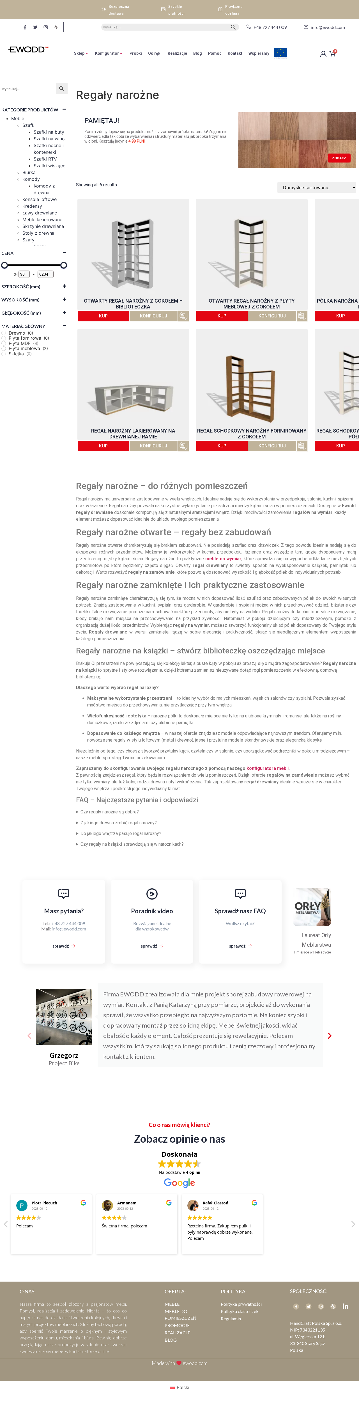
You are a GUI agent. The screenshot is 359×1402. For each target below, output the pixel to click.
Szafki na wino (49, 138)
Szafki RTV (45, 159)
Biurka (29, 172)
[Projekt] (333, 1306)
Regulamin (231, 1318)
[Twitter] (35, 27)
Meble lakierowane (42, 219)
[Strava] (56, 27)
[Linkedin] (345, 1306)
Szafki (29, 125)
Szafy (28, 240)
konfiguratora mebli (268, 768)
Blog (171, 1339)
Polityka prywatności (241, 1304)
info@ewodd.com (328, 27)
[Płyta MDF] (3, 343)
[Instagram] (45, 27)
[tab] (81, 53)
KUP (103, 316)
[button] (29, 1036)
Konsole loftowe (39, 199)
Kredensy (32, 206)
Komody (31, 179)
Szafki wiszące (49, 165)
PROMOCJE (177, 1325)
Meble (17, 118)
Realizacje (177, 1332)
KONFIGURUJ (153, 316)
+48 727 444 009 (270, 27)
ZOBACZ (339, 158)
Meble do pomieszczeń (180, 1315)
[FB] (296, 1306)
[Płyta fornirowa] (3, 338)
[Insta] (321, 1306)
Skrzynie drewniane (43, 226)
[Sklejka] (3, 354)
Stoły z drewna (38, 233)
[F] (24, 27)
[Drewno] (3, 333)
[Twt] (308, 1306)
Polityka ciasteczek (240, 1311)
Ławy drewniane (39, 213)
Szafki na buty (49, 132)
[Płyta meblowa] (3, 348)
